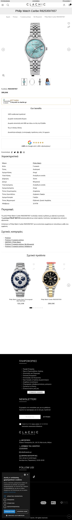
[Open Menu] (2, 5)
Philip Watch (37, 163)
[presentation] (3, 49)
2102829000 (23, 448)
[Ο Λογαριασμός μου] (64, 5)
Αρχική (8, 17)
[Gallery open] (3, 75)
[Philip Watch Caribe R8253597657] (36, 49)
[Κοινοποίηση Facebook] (12, 152)
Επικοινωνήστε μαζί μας (31, 388)
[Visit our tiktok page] (34, 477)
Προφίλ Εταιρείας (28, 369)
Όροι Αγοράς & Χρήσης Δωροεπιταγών (36, 380)
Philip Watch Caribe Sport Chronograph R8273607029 (21, 300)
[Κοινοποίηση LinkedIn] (21, 152)
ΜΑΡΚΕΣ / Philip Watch (13, 242)
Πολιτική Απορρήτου (29, 375)
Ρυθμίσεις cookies (36, 392)
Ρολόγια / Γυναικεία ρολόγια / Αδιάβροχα (18, 246)
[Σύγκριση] (69, 27)
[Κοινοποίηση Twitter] (15, 152)
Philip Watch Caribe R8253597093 (51, 299)
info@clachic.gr (26, 452)
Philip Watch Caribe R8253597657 (55, 17)
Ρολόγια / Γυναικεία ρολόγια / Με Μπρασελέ (19, 244)
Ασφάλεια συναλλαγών (30, 382)
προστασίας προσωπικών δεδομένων (32, 426)
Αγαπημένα (35, 1)
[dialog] (16, 495)
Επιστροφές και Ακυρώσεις (32, 378)
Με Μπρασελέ (38, 17)
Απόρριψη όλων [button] (22, 511)
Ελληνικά (67, 1)
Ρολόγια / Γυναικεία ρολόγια (14, 240)
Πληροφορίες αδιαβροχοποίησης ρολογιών (37, 384)
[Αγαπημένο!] (69, 23)
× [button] (27, 474)
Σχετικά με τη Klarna (29, 386)
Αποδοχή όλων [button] (9, 511)
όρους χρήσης (35, 424)
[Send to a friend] (24, 152)
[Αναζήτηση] (8, 5)
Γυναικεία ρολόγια (25, 17)
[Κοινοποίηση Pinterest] (18, 152)
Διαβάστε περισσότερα (10, 492)
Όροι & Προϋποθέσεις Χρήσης (33, 371)
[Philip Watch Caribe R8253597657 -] (24, 82)
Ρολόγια (15, 17)
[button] (33, 75)
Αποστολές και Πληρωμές (31, 373)
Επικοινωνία (6, 1)
